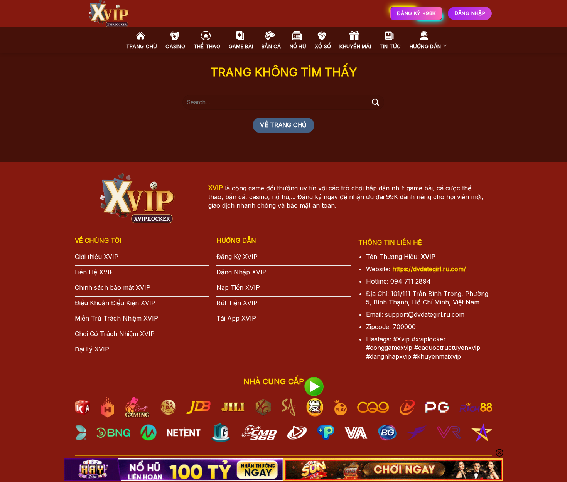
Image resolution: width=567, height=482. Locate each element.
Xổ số (323, 46)
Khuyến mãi (355, 46)
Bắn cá (271, 46)
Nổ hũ (298, 46)
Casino (175, 46)
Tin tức (390, 46)
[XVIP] (194, 13)
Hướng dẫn (425, 46)
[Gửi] (375, 102)
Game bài (241, 46)
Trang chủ (141, 46)
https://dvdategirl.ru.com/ (429, 269)
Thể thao (207, 46)
